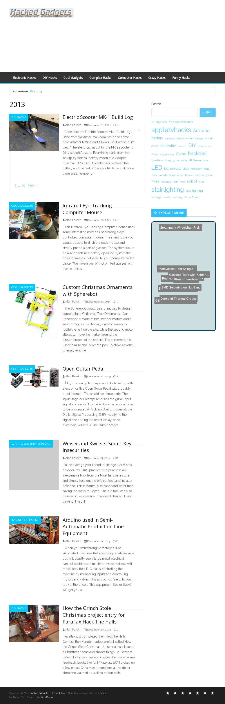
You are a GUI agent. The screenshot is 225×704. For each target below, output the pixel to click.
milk (154, 175)
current (182, 146)
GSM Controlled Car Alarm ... (176, 297)
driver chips (204, 146)
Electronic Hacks (24, 77)
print (209, 175)
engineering (167, 154)
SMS (201, 181)
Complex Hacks (100, 77)
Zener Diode (191, 197)
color (154, 146)
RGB (175, 181)
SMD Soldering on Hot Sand (180, 274)
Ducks (154, 154)
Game (181, 154)
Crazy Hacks (157, 77)
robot (192, 181)
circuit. (209, 138)
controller (168, 146)
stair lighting (194, 190)
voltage (156, 197)
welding (177, 197)
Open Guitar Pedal (84, 368)
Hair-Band (157, 160)
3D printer (161, 122)
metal (206, 168)
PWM (155, 181)
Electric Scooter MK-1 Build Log (98, 117)
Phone (188, 175)
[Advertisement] (152, 35)
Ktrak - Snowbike (181, 268)
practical (199, 175)
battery (157, 138)
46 (23, 185)
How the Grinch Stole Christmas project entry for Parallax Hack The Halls (94, 615)
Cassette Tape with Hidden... (189, 281)
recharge (166, 181)
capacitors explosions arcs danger (184, 138)
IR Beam (195, 160)
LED (156, 167)
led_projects (172, 168)
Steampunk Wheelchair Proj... (185, 242)
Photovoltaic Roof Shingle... (179, 257)
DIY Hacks (49, 77)
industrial (182, 160)
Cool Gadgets (73, 77)
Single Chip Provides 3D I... (179, 290)
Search (156, 104)
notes (180, 175)
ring (182, 181)
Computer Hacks (130, 77)
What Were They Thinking (31, 443)
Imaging (170, 160)
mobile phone (167, 175)
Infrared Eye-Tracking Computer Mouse (87, 208)
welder (167, 197)
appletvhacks (171, 130)
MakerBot (196, 168)
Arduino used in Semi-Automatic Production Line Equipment (93, 526)
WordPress (47, 697)
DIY (192, 145)
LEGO (186, 168)
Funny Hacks (181, 77)
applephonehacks (181, 122)
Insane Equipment (25, 520)
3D (152, 122)
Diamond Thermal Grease (172, 302)
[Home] (31, 91)
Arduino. (201, 130)
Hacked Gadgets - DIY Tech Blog (48, 693)
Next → (33, 185)
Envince (102, 693)
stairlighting (167, 189)
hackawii (197, 153)
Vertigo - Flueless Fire (191, 252)
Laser (206, 160)
